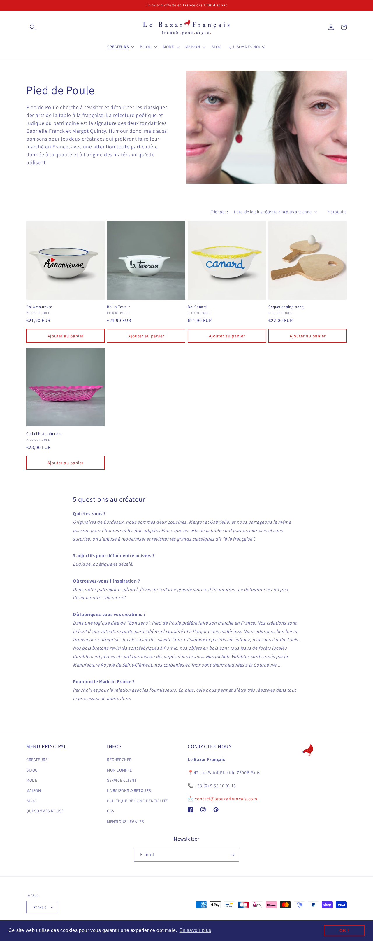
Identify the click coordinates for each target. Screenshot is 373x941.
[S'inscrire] (232, 855)
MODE (31, 780)
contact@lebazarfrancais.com (226, 799)
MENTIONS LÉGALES (125, 821)
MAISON (33, 790)
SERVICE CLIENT (121, 780)
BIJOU (32, 770)
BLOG (31, 800)
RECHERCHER (119, 759)
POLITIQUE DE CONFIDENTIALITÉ (137, 800)
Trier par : (219, 211)
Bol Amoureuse (39, 307)
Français (39, 907)
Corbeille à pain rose (43, 433)
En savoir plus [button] (195, 930)
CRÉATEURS (36, 759)
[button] (32, 27)
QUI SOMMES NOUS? (45, 811)
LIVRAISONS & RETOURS (129, 790)
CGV (111, 811)
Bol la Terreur (118, 307)
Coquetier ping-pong (286, 307)
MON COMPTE (119, 770)
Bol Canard (197, 307)
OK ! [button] (344, 930)
